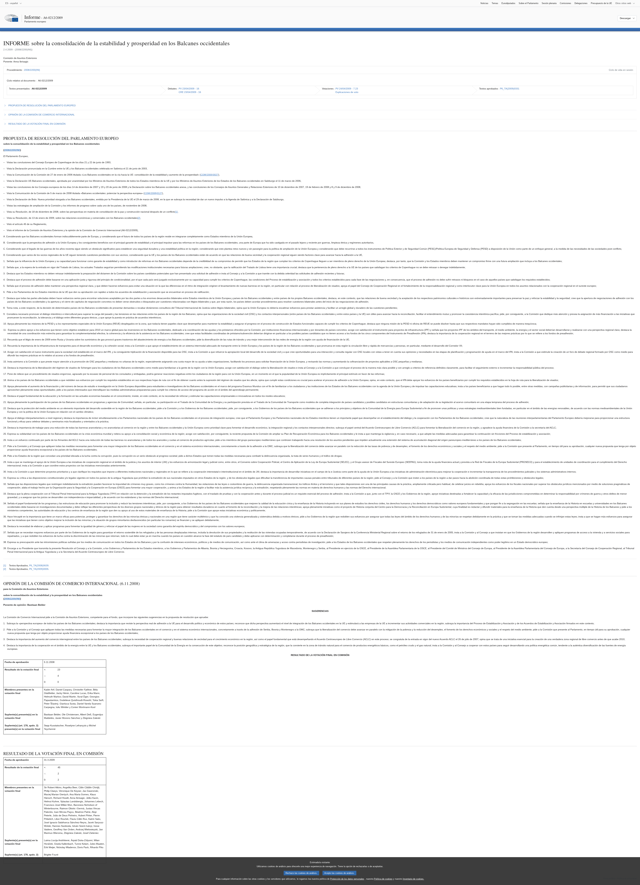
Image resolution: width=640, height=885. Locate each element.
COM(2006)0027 (209, 174)
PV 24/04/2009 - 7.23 (347, 88)
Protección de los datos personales (347, 879)
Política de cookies (383, 879)
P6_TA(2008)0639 (38, 565)
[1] (176, 211)
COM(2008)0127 (153, 193)
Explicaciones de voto (347, 92)
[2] (139, 218)
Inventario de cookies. (413, 879)
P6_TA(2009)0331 (509, 88)
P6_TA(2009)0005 (38, 569)
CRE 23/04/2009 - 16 (190, 92)
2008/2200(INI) (32, 70)
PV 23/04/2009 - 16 (189, 88)
